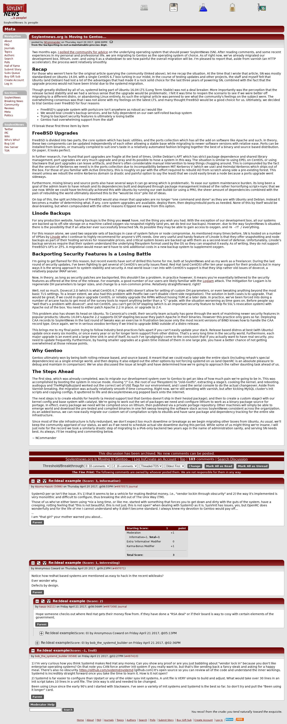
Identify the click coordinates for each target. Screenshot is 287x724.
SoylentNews (15, 11)
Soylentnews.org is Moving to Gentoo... (69, 37)
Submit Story (12, 69)
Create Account (14, 80)
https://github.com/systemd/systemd (106, 670)
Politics (8, 115)
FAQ (6, 44)
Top (182, 459)
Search (8, 58)
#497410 (131, 656)
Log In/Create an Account (155, 459)
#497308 (110, 606)
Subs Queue (12, 73)
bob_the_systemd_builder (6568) (56, 656)
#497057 (121, 486)
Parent (37, 522)
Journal (133, 486)
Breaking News (13, 101)
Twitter (8, 129)
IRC (6, 132)
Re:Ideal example (65, 481)
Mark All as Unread (252, 466)
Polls (7, 62)
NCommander (52, 42)
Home (80, 720)
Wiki (7, 136)
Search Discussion (232, 459)
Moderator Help (42, 704)
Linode (55, 236)
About (8, 41)
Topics (8, 51)
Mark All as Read (219, 466)
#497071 (118, 568)
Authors (9, 55)
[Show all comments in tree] (44, 481)
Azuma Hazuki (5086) (49, 486)
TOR (6, 150)
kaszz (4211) (47, 606)
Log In (8, 83)
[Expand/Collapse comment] (33, 481)
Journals (9, 48)
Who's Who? (12, 140)
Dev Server (11, 147)
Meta (10, 29)
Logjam (208, 281)
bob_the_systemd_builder (109, 642)
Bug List (9, 143)
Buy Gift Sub (12, 76)
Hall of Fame (12, 65)
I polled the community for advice (83, 52)
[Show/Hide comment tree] (39, 481)
